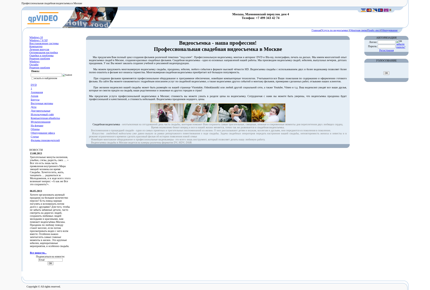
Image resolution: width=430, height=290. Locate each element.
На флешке (37, 125)
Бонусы (35, 99)
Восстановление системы (44, 43)
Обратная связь (358, 30)
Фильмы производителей (45, 140)
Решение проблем (39, 58)
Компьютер (35, 46)
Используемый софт (42, 114)
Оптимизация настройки (43, 52)
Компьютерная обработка (45, 118)
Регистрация (386, 50)
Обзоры (35, 129)
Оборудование (389, 30)
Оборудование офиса (43, 132)
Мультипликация (40, 121)
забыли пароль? (400, 46)
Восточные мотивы (42, 103)
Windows (34, 61)
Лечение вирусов (39, 49)
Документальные (40, 110)
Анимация (37, 92)
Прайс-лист (373, 30)
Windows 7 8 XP (38, 40)
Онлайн (33, 64)
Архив (34, 96)
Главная (316, 30)
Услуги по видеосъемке (335, 30)
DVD (34, 84)
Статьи (35, 136)
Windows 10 (36, 37)
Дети (33, 107)
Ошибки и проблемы (41, 55)
